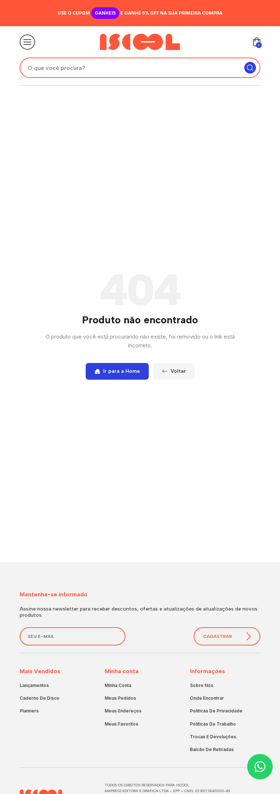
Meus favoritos (121, 724)
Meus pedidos (120, 698)
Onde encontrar (207, 698)
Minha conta (118, 685)
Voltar (178, 371)
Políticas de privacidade (216, 711)
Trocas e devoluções (213, 736)
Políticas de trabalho (213, 724)
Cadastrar (217, 636)
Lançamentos (34, 685)
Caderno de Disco (39, 698)
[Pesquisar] (250, 68)
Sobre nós (201, 685)
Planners (29, 711)
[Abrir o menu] (27, 42)
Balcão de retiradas (212, 749)
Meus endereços (123, 711)
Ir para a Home (121, 371)
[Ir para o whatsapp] (260, 766)
